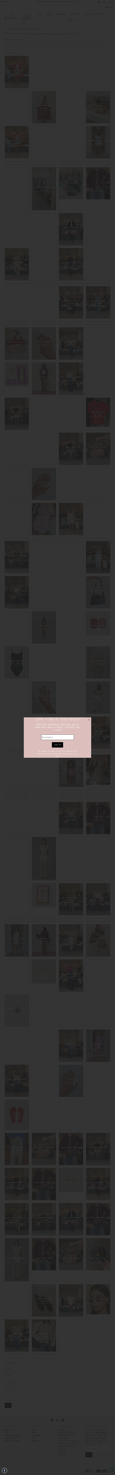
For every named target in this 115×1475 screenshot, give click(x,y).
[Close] (88, 719)
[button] (4, 1470)
